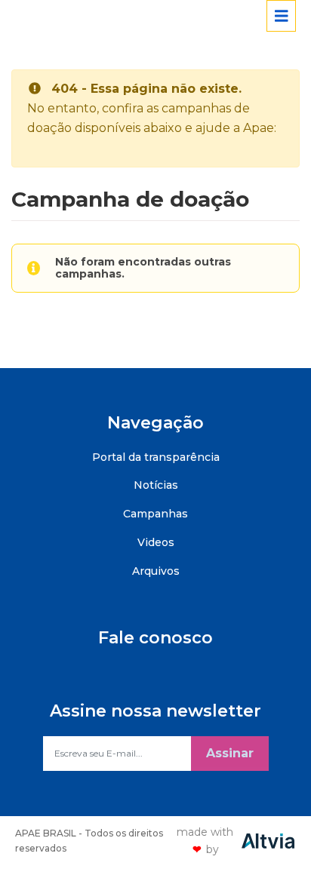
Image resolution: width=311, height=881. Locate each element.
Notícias (156, 485)
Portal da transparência (156, 457)
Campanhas (155, 513)
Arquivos (156, 571)
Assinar (230, 753)
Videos (155, 542)
